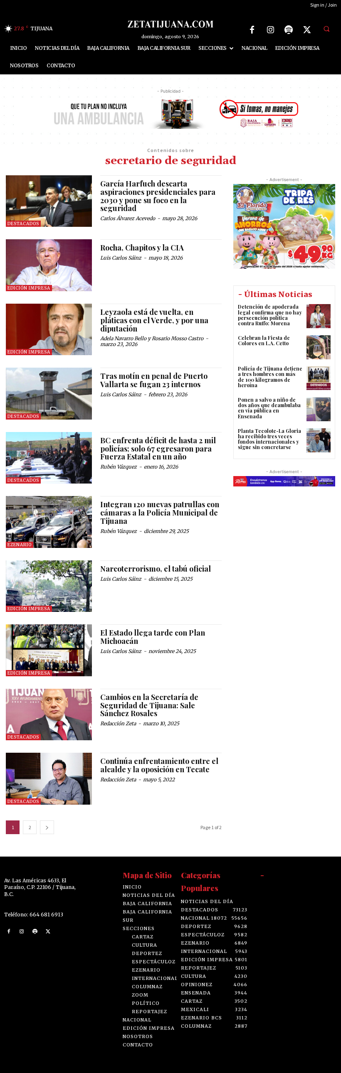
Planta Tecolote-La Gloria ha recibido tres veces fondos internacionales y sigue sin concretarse (269, 439)
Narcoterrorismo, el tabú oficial (155, 569)
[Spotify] (289, 30)
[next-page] (47, 827)
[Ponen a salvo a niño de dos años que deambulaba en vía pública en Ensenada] (318, 409)
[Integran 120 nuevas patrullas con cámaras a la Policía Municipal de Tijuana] (49, 522)
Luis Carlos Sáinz (120, 258)
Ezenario (19, 545)
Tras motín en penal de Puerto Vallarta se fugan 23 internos (154, 380)
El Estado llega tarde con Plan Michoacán (152, 637)
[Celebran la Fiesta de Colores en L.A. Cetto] (318, 347)
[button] (326, 28)
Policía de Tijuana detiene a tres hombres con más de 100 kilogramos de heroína (270, 376)
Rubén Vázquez (118, 467)
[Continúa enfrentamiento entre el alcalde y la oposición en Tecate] (49, 778)
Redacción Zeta (118, 723)
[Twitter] (307, 30)
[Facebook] (252, 30)
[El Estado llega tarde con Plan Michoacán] (49, 650)
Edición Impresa (28, 288)
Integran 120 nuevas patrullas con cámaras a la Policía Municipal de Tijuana (159, 512)
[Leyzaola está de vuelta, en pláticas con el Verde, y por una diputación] (49, 329)
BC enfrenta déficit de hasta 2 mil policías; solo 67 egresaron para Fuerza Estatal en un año (158, 448)
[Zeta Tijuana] (170, 24)
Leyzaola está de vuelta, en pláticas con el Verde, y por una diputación (154, 320)
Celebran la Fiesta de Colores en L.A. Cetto (264, 340)
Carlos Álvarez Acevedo (127, 218)
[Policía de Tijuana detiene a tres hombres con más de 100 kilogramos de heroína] (318, 378)
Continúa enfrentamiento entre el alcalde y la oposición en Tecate (159, 765)
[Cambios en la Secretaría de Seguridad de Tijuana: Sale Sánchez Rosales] (49, 714)
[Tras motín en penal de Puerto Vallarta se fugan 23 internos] (49, 393)
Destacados (23, 223)
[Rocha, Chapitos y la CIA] (49, 265)
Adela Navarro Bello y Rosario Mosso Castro (151, 338)
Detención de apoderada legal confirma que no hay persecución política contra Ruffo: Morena (270, 315)
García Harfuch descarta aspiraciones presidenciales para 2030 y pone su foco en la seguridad (157, 196)
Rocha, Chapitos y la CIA (142, 248)
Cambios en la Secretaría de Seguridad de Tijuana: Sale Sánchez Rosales (149, 705)
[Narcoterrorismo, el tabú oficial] (49, 586)
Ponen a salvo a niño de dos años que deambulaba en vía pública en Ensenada (269, 408)
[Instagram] (270, 30)
